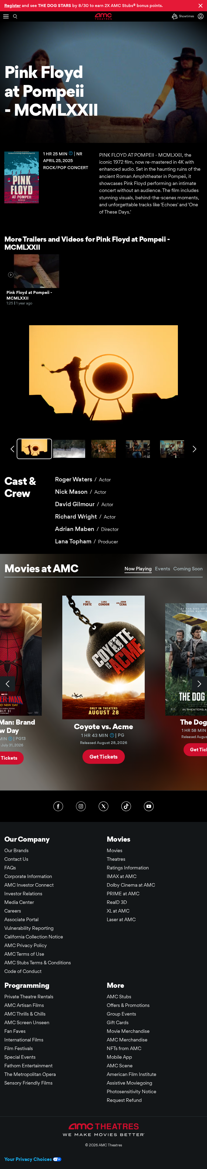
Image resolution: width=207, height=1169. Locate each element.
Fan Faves (15, 1031)
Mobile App (119, 1057)
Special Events (20, 1057)
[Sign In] (201, 16)
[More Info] (71, 153)
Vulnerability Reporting (29, 928)
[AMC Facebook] (58, 806)
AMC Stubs (119, 996)
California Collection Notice (33, 937)
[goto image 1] (35, 449)
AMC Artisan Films (24, 1005)
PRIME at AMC (123, 893)
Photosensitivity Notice (131, 1091)
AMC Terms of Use (24, 954)
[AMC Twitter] (103, 806)
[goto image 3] (103, 449)
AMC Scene (120, 1065)
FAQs (10, 867)
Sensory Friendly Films (28, 1083)
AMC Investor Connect (29, 885)
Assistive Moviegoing (129, 1083)
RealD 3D (117, 902)
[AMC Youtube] (149, 806)
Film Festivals (18, 1048)
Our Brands (16, 850)
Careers (12, 911)
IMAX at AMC (121, 876)
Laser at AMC (121, 919)
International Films (23, 1040)
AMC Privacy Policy (25, 945)
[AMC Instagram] (81, 806)
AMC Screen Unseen (26, 1022)
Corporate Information (28, 876)
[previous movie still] (12, 449)
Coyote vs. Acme (103, 726)
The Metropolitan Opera (30, 1074)
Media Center (19, 902)
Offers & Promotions (128, 1005)
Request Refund (124, 1100)
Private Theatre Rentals (28, 996)
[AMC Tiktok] (126, 806)
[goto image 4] (138, 449)
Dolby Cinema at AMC (131, 885)
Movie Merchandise (128, 1031)
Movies (114, 850)
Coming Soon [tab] (188, 568)
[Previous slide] (7, 683)
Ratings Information (128, 867)
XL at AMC (118, 911)
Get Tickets (103, 756)
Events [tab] (162, 568)
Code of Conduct (23, 971)
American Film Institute (131, 1074)
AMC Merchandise (127, 1040)
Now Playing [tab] (138, 568)
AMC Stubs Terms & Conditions (37, 962)
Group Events (121, 1014)
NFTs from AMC (124, 1048)
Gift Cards (118, 1022)
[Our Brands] (104, 1129)
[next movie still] (194, 449)
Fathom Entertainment (28, 1065)
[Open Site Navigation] (6, 16)
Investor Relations (23, 893)
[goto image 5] (172, 449)
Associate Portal (21, 919)
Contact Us (16, 859)
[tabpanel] (103, 683)
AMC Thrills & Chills (25, 1014)
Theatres (116, 859)
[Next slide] (199, 683)
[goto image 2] (69, 449)
